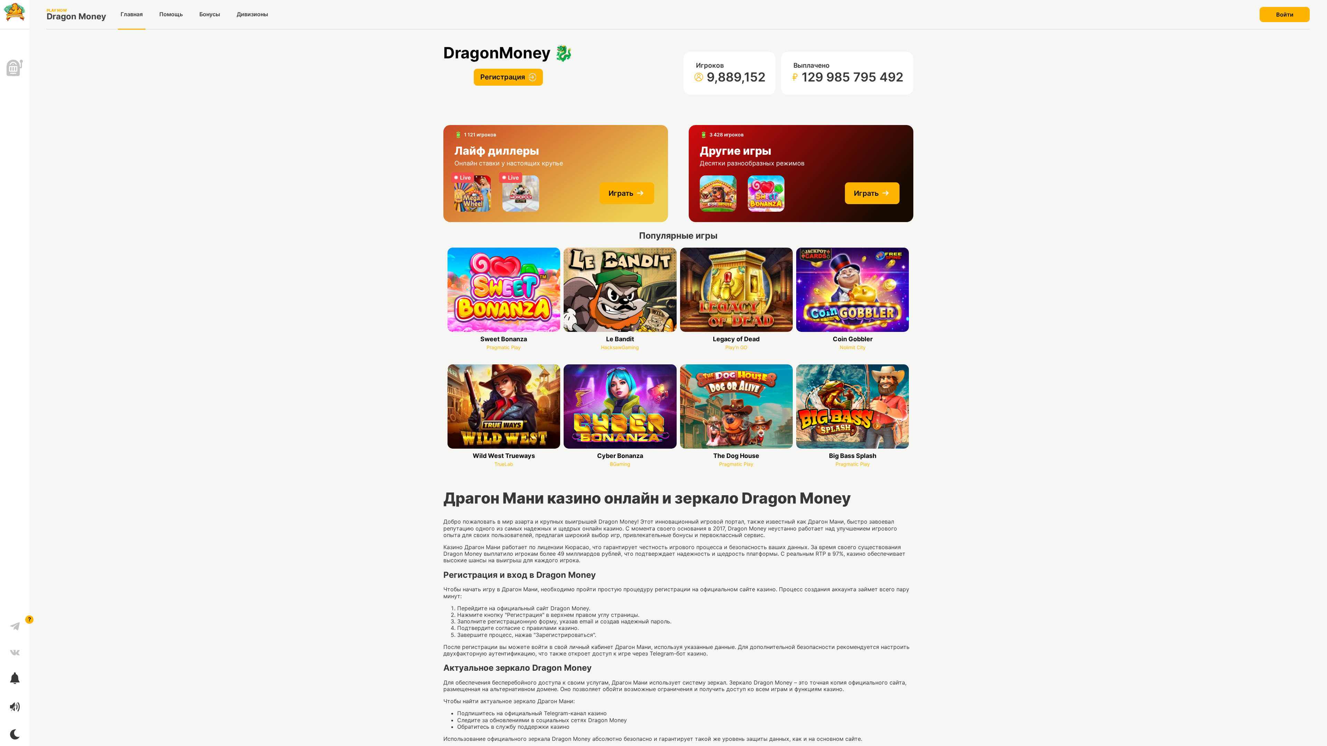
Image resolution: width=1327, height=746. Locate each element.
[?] (14, 624)
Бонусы (209, 14)
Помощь (171, 14)
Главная (132, 14)
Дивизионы (252, 14)
